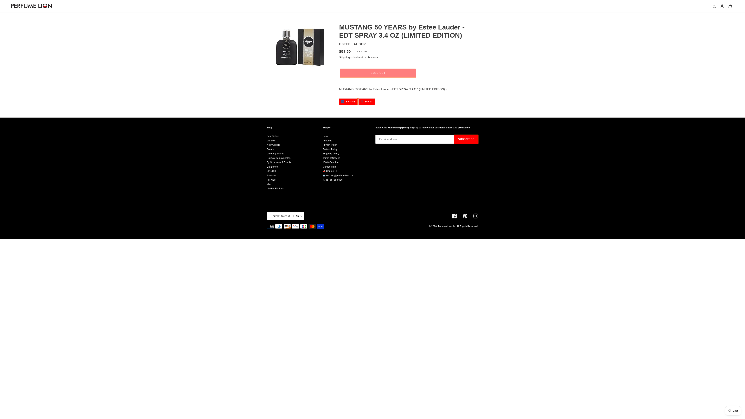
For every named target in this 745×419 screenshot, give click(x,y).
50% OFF (272, 171)
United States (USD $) (284, 216)
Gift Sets (271, 140)
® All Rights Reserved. (465, 226)
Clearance (272, 166)
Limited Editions (275, 188)
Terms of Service (331, 158)
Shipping (344, 57)
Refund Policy (330, 149)
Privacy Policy (330, 145)
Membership (329, 166)
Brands (270, 149)
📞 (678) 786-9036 (333, 179)
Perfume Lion (445, 226)
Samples (271, 175)
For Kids (271, 179)
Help (325, 136)
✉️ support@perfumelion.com (338, 175)
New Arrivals (273, 145)
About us (327, 140)
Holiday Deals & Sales (278, 158)
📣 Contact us (330, 171)
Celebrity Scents (275, 153)
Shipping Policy (331, 153)
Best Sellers (273, 136)
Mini (269, 184)
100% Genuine (331, 162)
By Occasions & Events (279, 162)
